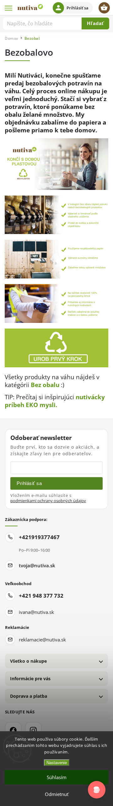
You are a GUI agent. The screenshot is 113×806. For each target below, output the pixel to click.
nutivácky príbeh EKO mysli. (55, 401)
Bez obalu (45, 385)
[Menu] (8, 8)
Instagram (33, 730)
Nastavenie (56, 762)
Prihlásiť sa (29, 483)
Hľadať (95, 23)
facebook (13, 730)
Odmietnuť (56, 794)
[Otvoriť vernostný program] (96, 789)
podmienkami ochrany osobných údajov (48, 500)
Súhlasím (57, 777)
